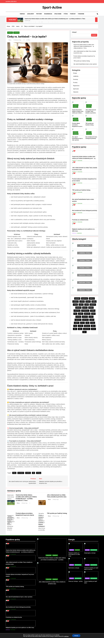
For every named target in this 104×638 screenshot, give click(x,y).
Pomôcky (73, 14)
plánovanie (87, 313)
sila (33, 473)
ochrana (80, 313)
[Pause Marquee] (96, 19)
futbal (86, 304)
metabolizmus (85, 310)
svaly (87, 322)
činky (14, 473)
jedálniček (78, 307)
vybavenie (87, 325)
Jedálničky (30, 14)
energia (75, 304)
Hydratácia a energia (73, 567)
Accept (76, 635)
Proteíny (39, 14)
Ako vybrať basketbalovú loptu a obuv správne (85, 64)
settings (66, 636)
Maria (10, 40)
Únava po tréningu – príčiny (75, 581)
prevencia (85, 316)
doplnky (94, 301)
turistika (80, 325)
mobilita (28, 473)
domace (88, 301)
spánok (91, 319)
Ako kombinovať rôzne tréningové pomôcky (84, 210)
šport (84, 332)
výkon (75, 328)
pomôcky (78, 316)
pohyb (93, 313)
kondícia (91, 307)
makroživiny (77, 310)
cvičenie (82, 301)
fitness (81, 304)
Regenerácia (48, 14)
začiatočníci (86, 328)
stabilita (76, 322)
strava (82, 322)
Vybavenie (81, 14)
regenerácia (78, 319)
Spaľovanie (57, 14)
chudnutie (75, 301)
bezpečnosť (84, 298)
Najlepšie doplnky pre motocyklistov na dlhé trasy (20, 627)
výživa (80, 328)
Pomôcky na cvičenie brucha (80, 220)
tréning (39, 473)
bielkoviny (92, 298)
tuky (75, 325)
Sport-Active (52, 7)
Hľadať (74, 32)
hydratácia (92, 304)
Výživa (66, 14)
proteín (91, 316)
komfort (85, 307)
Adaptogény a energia (89, 553)
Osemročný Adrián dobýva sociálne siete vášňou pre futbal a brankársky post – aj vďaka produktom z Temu (55, 18)
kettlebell (20, 473)
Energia (22, 14)
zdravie (93, 328)
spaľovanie (85, 319)
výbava (93, 325)
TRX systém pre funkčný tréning (57, 513)
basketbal (77, 298)
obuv (75, 313)
